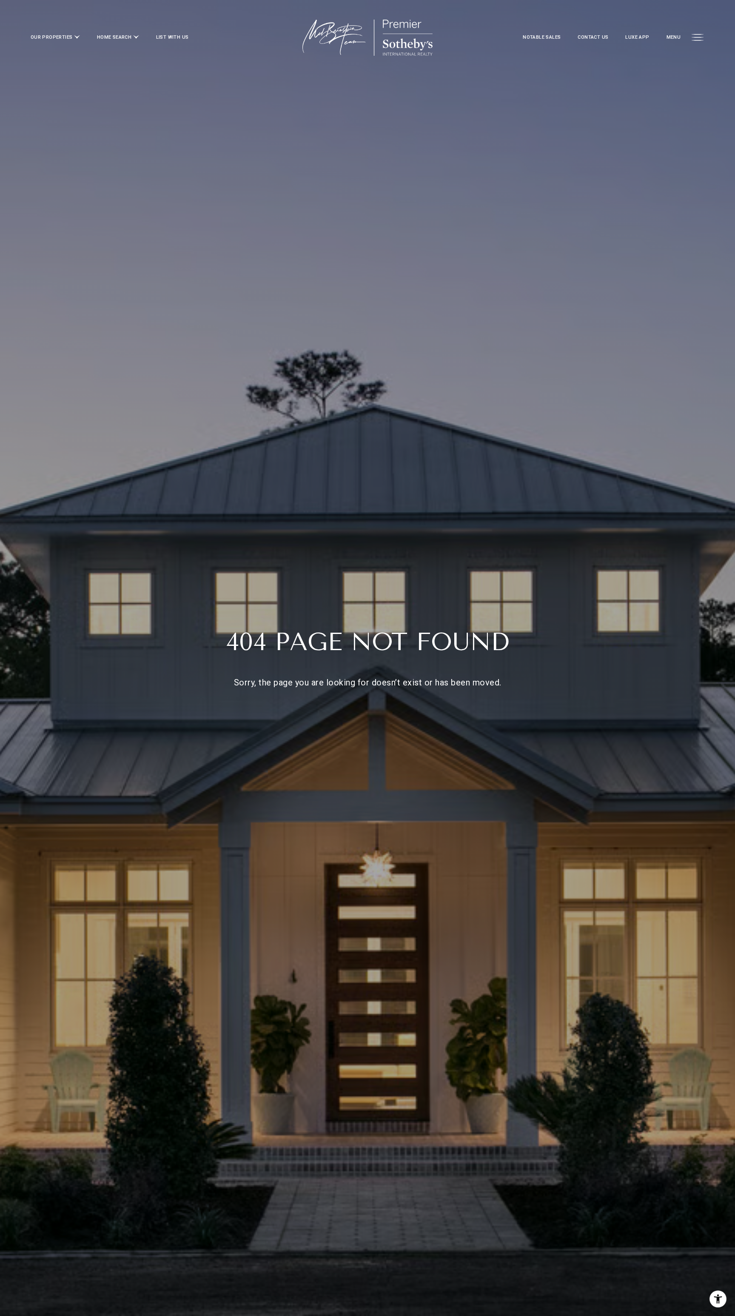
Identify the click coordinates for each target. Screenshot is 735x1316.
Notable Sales (542, 37)
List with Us (172, 37)
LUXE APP (637, 37)
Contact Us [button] (593, 37)
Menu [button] (674, 37)
